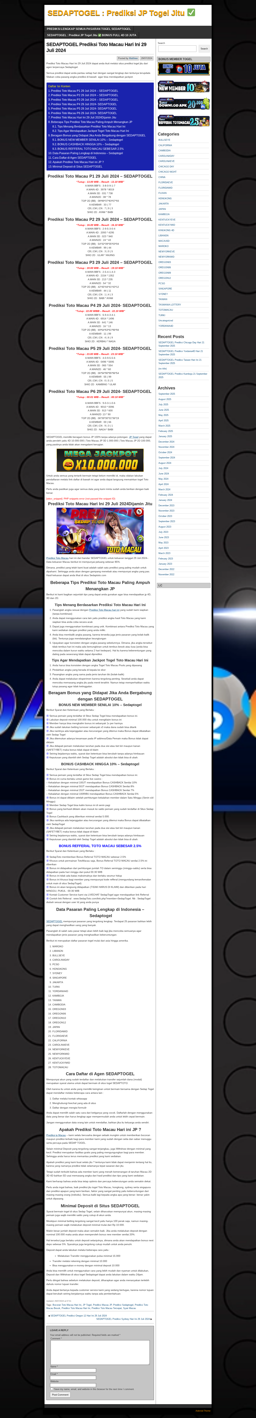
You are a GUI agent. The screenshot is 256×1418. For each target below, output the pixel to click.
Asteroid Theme (203, 1411)
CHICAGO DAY (166, 166)
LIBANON (163, 235)
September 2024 (166, 457)
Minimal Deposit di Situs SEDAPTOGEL (77, 166)
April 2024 (163, 484)
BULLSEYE (164, 140)
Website (54, 1381)
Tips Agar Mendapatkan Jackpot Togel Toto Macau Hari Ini (93, 130)
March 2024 (164, 489)
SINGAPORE (165, 288)
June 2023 (163, 537)
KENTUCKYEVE (167, 219)
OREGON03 (164, 262)
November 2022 (166, 574)
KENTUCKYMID (166, 225)
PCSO (161, 283)
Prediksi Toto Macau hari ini (104, 610)
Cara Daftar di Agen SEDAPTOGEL (74, 157)
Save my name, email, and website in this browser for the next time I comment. (94, 1389)
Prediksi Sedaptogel (123, 1305)
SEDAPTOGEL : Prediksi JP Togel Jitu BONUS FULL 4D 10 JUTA (91, 35)
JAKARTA (163, 203)
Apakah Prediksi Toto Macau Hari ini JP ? (78, 162)
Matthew (133, 58)
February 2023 (165, 558)
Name (54, 1366)
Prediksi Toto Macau (57, 558)
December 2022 (166, 569)
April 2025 (163, 420)
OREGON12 (164, 278)
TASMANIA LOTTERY (169, 304)
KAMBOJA (164, 214)
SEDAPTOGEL (54, 921)
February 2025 (165, 431)
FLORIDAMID (165, 188)
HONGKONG (165, 198)
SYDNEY (163, 294)
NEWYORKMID (166, 256)
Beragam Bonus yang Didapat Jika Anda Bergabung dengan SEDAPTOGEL (98, 135)
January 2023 (165, 564)
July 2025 (163, 404)
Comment (56, 1338)
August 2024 (164, 463)
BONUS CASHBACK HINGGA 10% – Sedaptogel (88, 144)
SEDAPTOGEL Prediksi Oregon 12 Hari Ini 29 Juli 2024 (79, 1315)
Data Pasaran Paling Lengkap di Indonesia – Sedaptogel (88, 153)
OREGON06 (164, 267)
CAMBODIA (164, 150)
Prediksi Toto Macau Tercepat (107, 1308)
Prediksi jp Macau (56, 1135)
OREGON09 (164, 273)
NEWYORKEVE (166, 251)
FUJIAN (162, 193)
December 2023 (166, 505)
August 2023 (164, 526)
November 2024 (166, 447)
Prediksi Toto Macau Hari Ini (76, 1308)
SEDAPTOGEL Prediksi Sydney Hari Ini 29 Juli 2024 (123, 1319)
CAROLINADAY (166, 156)
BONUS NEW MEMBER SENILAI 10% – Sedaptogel (90, 139)
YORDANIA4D (165, 326)
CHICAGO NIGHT (167, 172)
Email (54, 1374)
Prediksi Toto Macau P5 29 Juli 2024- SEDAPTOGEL (84, 108)
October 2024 (165, 452)
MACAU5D (163, 241)
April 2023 (163, 548)
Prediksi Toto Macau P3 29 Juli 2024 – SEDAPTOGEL (84, 99)
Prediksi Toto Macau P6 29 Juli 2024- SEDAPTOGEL (84, 113)
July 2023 (163, 532)
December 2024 (166, 441)
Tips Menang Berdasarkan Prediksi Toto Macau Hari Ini (91, 126)
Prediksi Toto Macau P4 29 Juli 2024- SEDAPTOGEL (84, 104)
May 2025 (163, 415)
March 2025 (164, 425)
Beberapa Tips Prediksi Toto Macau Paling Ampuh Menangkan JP (91, 122)
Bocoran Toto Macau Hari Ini (67, 1305)
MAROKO (163, 246)
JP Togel (133, 437)
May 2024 (163, 479)
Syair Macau (129, 1308)
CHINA (161, 177)
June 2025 (163, 410)
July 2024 (163, 468)
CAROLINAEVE (166, 161)
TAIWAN (162, 299)
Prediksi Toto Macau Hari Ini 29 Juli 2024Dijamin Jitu (83, 117)
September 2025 (166, 394)
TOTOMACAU (165, 310)
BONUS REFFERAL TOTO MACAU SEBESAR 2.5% (90, 148)
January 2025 (165, 436)
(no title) (162, 368)
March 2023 (164, 553)
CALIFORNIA (165, 145)
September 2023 (166, 521)
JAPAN (162, 209)
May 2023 (163, 542)
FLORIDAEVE (165, 182)
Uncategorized (165, 320)
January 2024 (165, 500)
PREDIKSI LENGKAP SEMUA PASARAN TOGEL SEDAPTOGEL (89, 29)
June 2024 (163, 473)
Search (161, 43)
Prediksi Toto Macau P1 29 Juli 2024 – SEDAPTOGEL (84, 90)
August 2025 (164, 399)
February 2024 (165, 495)
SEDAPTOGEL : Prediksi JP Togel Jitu (117, 13)
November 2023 (166, 510)
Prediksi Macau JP (102, 1305)
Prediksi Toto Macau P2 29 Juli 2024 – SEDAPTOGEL (84, 95)
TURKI (161, 315)
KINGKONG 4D (166, 230)
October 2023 (165, 516)
